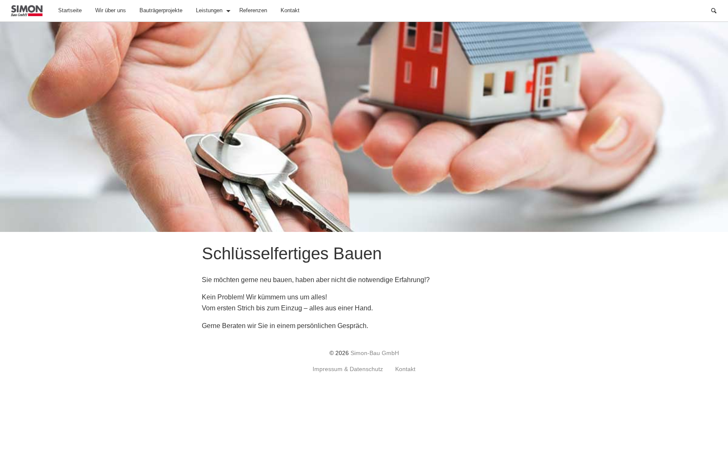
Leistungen (209, 10)
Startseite (70, 10)
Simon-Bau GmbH (375, 353)
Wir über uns (110, 10)
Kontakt (290, 10)
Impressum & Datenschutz (348, 369)
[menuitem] (69, 10)
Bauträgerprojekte (160, 10)
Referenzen (253, 10)
